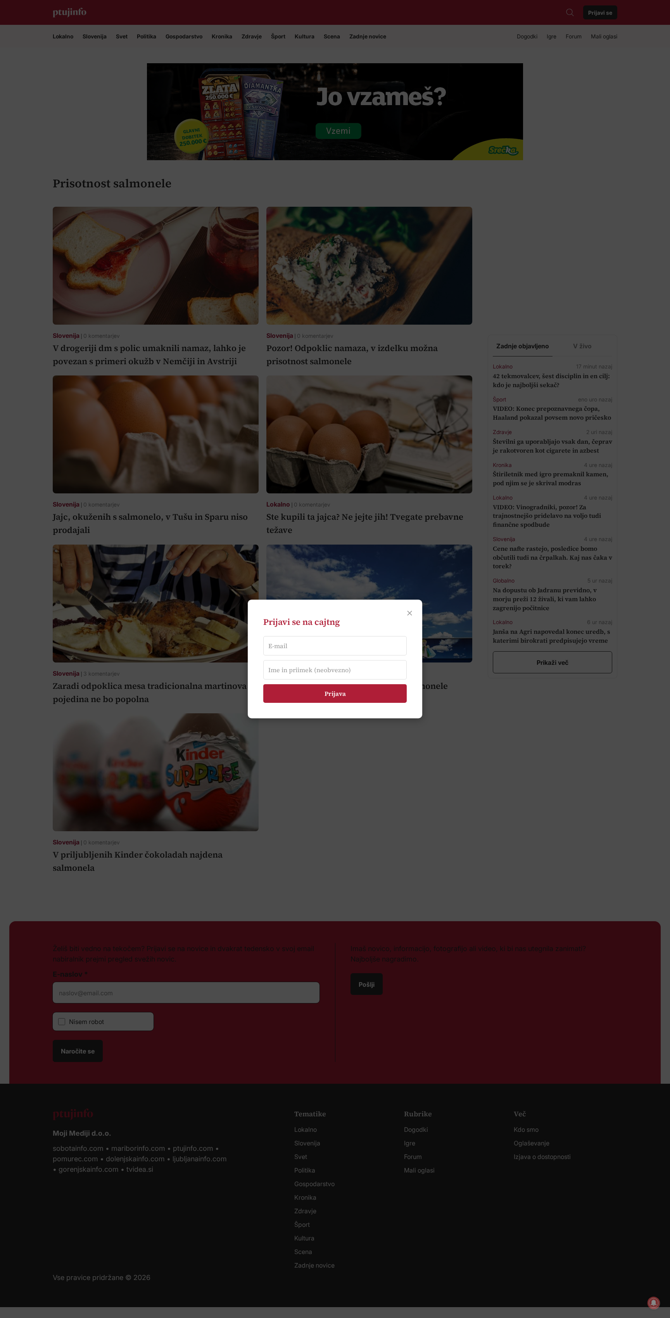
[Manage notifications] (654, 1303)
